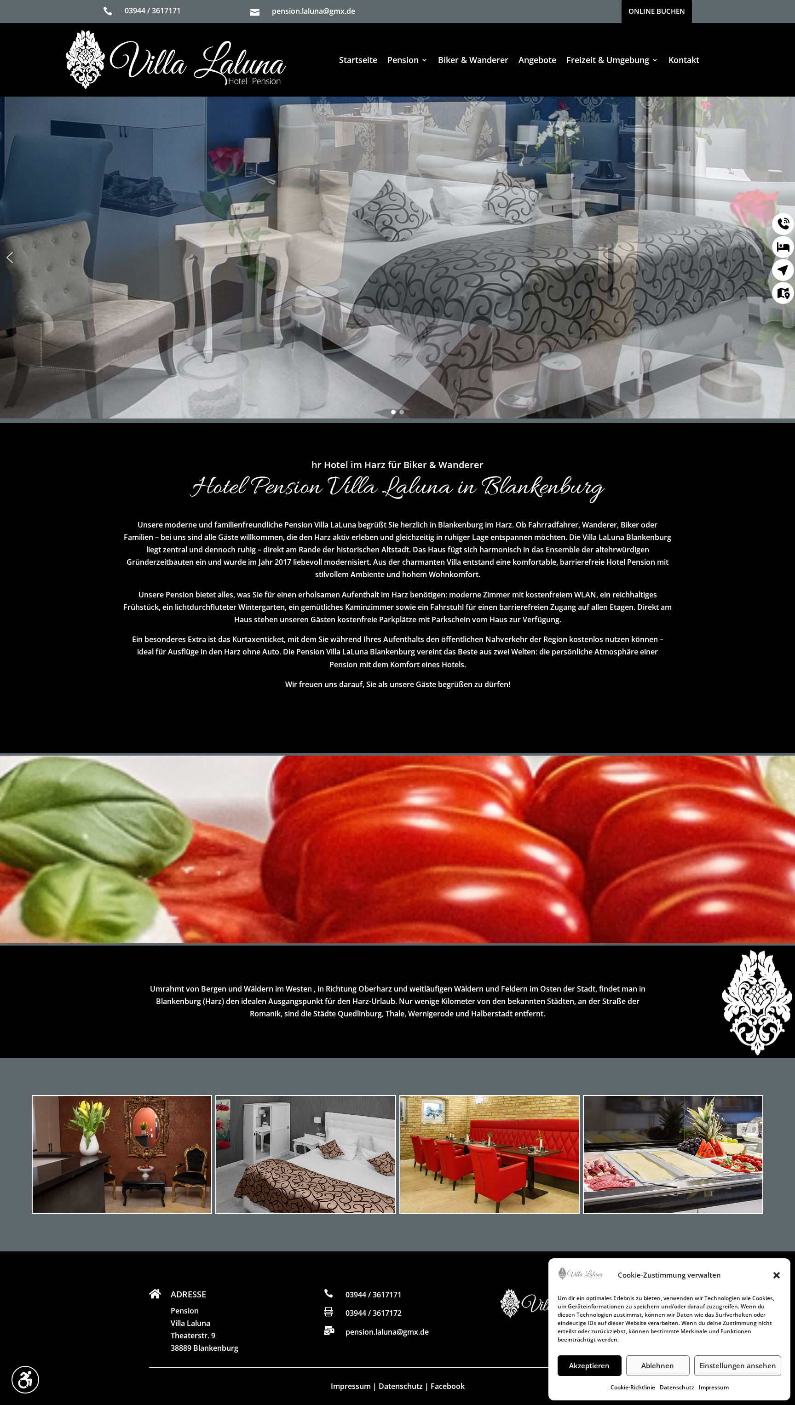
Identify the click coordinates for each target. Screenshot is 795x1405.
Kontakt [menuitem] (683, 59)
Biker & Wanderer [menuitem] (473, 59)
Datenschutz (677, 1387)
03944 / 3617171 (153, 11)
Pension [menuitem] (403, 59)
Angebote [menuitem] (537, 59)
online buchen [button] (656, 11)
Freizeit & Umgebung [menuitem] (607, 59)
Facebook (448, 1386)
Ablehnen (657, 1365)
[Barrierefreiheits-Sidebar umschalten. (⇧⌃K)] (25, 1380)
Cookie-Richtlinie (633, 1387)
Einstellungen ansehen (737, 1365)
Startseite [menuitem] (358, 59)
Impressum (714, 1387)
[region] (397, 258)
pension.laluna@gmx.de (313, 11)
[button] (776, 1275)
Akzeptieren (589, 1365)
